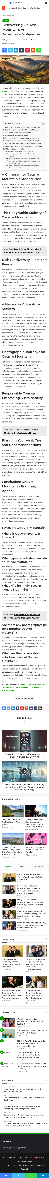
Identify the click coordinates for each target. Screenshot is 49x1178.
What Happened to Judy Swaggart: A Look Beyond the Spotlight (30, 1021)
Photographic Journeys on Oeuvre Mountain (22, 138)
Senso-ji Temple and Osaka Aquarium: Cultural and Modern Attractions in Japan (34, 823)
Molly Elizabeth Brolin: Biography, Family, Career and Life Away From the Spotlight (30, 902)
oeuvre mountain (25, 698)
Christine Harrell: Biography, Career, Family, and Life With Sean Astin (30, 877)
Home (6, 16)
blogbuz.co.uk (9, 40)
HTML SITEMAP (28, 1165)
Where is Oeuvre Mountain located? (20, 151)
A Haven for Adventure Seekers (17, 135)
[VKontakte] (31, 708)
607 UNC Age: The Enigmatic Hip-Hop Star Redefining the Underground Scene (31, 1043)
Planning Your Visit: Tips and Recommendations (23, 143)
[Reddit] (26, 708)
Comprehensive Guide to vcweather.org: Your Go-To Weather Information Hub (28, 1054)
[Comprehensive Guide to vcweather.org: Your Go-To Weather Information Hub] (8, 1055)
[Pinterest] (22, 708)
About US (24, 1169)
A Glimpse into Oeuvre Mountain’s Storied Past (22, 127)
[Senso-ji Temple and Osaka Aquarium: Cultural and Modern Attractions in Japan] (36, 811)
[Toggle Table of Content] (42, 124)
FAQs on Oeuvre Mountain (15, 149)
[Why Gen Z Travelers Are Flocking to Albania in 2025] (13, 811)
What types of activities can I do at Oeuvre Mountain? (23, 155)
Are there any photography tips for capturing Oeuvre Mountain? (24, 162)
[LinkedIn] (13, 708)
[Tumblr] (17, 708)
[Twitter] (8, 708)
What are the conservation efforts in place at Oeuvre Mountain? (24, 167)
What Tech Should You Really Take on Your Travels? (35, 849)
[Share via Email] (35, 708)
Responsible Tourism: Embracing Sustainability (23, 141)
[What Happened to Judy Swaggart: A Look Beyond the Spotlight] (8, 1022)
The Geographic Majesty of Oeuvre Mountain (22, 130)
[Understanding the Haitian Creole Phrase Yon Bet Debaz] (8, 1033)
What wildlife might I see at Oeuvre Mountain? (24, 158)
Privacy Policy (16, 1165)
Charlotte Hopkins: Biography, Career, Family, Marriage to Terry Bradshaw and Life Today (31, 913)
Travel (12, 16)
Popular (23, 867)
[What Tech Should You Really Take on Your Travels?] (36, 839)
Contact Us (40, 1165)
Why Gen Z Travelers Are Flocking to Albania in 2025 (12, 822)
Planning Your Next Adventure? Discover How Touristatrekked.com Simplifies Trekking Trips (24, 687)
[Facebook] (4, 708)
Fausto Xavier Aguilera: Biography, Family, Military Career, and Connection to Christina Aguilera (36, 964)
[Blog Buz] (15, 3)
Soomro (29, 1161)
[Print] (40, 708)
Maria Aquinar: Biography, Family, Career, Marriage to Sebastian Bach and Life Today (31, 925)
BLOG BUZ (40, 1157)
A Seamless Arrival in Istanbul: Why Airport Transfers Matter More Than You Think (12, 850)
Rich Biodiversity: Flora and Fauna (18, 133)
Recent (8, 867)
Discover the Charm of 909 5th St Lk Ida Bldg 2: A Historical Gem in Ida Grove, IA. (31, 1066)
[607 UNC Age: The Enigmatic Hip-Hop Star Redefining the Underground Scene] (8, 1044)
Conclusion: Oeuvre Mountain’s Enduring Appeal (23, 146)
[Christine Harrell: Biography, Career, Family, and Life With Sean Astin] (9, 877)
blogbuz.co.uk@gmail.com (16, 1148)
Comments (39, 867)
